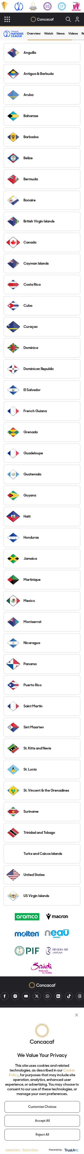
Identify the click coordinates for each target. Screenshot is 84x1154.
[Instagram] (15, 996)
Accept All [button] (42, 1121)
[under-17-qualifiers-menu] (61, 6)
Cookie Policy (13, 1149)
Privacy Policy (30, 1149)
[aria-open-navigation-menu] (7, 19)
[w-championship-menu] (76, 6)
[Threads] (80, 996)
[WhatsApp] (47, 996)
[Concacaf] (42, 19)
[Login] (77, 19)
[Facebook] (4, 996)
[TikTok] (69, 996)
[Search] (68, 19)
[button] (76, 1014)
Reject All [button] (42, 1135)
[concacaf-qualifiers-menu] (33, 6)
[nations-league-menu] (18, 6)
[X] (37, 996)
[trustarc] (70, 1149)
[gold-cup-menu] (4, 6)
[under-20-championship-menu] (47, 6)
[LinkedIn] (58, 996)
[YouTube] (26, 996)
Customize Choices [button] (42, 1107)
